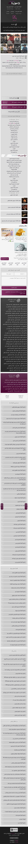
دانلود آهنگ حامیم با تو (20, 592)
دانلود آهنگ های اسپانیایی (19, 536)
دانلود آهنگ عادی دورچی (20, 437)
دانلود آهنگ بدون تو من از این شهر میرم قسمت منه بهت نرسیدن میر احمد (14, 734)
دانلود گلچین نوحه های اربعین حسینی (17, 655)
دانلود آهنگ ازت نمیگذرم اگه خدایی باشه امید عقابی (14, 725)
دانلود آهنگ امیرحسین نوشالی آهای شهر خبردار (15, 444)
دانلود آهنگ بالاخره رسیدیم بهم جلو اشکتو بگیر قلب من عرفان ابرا (14, 423)
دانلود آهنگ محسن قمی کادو (19, 428)
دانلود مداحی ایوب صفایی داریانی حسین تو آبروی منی (14, 659)
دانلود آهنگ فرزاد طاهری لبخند (18, 470)
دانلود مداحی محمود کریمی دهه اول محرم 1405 (15, 681)
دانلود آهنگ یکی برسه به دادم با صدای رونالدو (15, 792)
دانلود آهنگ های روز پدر (20, 562)
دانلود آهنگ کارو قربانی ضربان (18, 411)
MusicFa (13, 24)
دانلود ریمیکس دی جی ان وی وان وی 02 (16, 603)
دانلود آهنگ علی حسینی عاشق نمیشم (17, 742)
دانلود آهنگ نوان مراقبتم (19, 750)
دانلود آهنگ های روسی (20, 543)
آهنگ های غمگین (10, 264)
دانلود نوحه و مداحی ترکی (20, 696)
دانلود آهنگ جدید (21, 823)
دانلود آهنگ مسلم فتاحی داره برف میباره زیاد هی (14, 774)
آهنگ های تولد (17, 264)
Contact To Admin (14, 838)
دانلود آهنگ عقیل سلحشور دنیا (18, 770)
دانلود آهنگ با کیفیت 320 (17, 102)
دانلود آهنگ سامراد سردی (19, 808)
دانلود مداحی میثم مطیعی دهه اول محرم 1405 (15, 685)
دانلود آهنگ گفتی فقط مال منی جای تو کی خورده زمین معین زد (14, 788)
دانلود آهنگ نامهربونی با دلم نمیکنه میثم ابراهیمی (14, 796)
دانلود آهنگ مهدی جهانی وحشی (18, 763)
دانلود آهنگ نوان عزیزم (20, 610)
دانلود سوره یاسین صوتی (20, 715)
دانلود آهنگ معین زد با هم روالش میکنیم (16, 641)
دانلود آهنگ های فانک (20, 629)
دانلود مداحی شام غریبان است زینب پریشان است (15, 670)
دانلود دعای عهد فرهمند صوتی (18, 707)
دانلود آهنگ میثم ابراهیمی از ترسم (17, 580)
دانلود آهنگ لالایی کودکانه (19, 524)
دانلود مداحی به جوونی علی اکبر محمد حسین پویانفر (14, 692)
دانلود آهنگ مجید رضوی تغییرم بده (17, 645)
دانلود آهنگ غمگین (21, 494)
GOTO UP (15, 830)
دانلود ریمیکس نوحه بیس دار (19, 700)
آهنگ (17, 58)
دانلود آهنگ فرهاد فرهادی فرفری (18, 754)
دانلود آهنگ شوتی (21, 520)
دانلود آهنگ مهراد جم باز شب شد (18, 622)
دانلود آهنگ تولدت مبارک (20, 498)
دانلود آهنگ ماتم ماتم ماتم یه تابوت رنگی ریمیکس (14, 800)
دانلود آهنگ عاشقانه (20, 509)
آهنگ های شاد (24, 264)
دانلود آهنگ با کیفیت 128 (17, 107)
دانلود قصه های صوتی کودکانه (18, 558)
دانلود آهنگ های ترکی (20, 513)
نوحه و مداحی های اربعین (20, 704)
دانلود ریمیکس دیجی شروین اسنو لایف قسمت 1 (15, 811)
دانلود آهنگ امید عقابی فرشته (18, 618)
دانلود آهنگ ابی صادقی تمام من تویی (17, 599)
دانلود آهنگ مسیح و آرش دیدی (18, 607)
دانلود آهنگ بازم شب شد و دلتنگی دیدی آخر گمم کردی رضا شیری (14, 478)
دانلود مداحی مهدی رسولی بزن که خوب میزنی (15, 637)
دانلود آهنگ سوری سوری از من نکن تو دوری (15, 418)
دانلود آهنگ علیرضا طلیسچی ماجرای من (17, 614)
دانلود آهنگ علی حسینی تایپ (19, 440)
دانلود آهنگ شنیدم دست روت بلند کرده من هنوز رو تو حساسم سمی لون (14, 489)
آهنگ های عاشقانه (4, 264)
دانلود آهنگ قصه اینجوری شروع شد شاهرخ (16, 804)
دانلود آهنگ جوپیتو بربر (20, 474)
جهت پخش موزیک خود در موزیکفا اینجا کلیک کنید (14, 30)
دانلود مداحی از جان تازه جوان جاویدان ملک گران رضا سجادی (14, 665)
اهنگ (18, 62)
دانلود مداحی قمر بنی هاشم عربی (18, 689)
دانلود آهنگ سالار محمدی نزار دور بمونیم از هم (15, 767)
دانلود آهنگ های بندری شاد (19, 528)
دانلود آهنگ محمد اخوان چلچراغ (18, 595)
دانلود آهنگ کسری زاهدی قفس (18, 626)
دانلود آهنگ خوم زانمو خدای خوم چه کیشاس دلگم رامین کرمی (14, 778)
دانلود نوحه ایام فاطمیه (20, 505)
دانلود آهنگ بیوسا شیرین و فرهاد (18, 466)
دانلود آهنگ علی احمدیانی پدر (19, 738)
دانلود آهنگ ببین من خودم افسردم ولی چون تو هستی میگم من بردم (15, 432)
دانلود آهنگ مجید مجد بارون (18, 56)
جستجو (15, 20)
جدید (15, 60)
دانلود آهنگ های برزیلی (20, 551)
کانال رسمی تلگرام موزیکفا (14, 112)
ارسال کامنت (14, 287)
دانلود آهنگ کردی (21, 501)
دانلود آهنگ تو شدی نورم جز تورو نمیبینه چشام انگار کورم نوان (14, 758)
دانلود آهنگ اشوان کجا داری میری (18, 746)
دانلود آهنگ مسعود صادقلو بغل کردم (17, 729)
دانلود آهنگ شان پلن (20, 453)
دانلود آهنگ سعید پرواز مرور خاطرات (17, 584)
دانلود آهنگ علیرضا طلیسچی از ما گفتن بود (16, 633)
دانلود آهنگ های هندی (20, 547)
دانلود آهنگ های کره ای (20, 539)
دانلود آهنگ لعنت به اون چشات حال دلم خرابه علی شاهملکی (14, 484)
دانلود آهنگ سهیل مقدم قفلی (18, 407)
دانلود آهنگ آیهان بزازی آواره (19, 463)
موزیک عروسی (22, 819)
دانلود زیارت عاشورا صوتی (20, 711)
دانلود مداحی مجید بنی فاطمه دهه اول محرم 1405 (14, 677)
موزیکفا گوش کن (4, 258)
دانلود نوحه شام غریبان (20, 673)
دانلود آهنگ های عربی (20, 532)
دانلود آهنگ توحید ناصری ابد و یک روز (17, 576)
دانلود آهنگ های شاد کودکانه (18, 555)
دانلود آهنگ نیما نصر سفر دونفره (18, 588)
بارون (8, 60)
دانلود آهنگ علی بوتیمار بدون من (18, 415)
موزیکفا (14, 3)
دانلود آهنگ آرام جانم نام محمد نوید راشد (16, 783)
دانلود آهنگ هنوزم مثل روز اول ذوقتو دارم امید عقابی (15, 449)
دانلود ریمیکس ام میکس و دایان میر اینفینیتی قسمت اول (15, 458)
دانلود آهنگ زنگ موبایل (20, 517)
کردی (10, 123)
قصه (14, 123)
